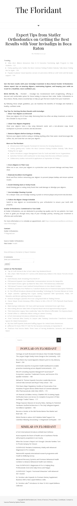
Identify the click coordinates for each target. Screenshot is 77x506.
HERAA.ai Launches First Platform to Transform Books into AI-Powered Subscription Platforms (40, 289)
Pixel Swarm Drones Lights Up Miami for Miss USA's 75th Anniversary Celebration (36, 284)
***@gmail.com (9, 233)
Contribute (62, 500)
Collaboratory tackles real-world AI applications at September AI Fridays (35, 158)
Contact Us (69, 500)
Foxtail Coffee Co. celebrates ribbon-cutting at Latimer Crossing (30, 313)
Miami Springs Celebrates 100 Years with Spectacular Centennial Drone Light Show (36, 306)
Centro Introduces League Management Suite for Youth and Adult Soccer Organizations (40, 153)
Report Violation (30, 252)
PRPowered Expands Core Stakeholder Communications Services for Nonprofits (35, 281)
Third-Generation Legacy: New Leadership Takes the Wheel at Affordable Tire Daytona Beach (40, 311)
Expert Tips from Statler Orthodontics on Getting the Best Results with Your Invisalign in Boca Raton (38, 41)
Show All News (9, 252)
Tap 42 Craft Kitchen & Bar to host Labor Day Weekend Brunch (29, 271)
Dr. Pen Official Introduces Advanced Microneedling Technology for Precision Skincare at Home (40, 291)
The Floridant (39, 10)
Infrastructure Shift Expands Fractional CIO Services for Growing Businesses (36, 146)
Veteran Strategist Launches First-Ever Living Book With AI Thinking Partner (34, 299)
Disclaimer (19, 252)
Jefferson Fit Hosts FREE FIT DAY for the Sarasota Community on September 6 (35, 326)
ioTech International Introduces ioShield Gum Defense (26, 316)
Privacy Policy (53, 500)
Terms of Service (43, 500)
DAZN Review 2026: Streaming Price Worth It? (24, 279)
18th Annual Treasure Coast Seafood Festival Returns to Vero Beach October (34, 286)
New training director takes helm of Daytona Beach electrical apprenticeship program (37, 308)
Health (15, 243)
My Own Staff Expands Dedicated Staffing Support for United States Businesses (35, 323)
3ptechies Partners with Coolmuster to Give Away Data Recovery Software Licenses (39, 156)
